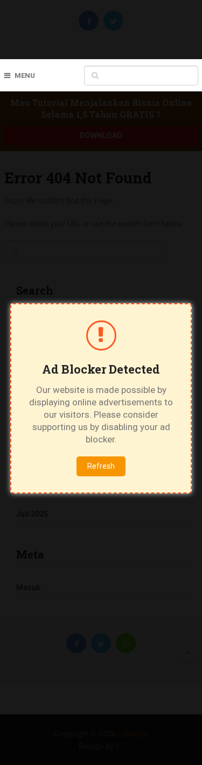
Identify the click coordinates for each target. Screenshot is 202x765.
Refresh (101, 466)
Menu (25, 76)
